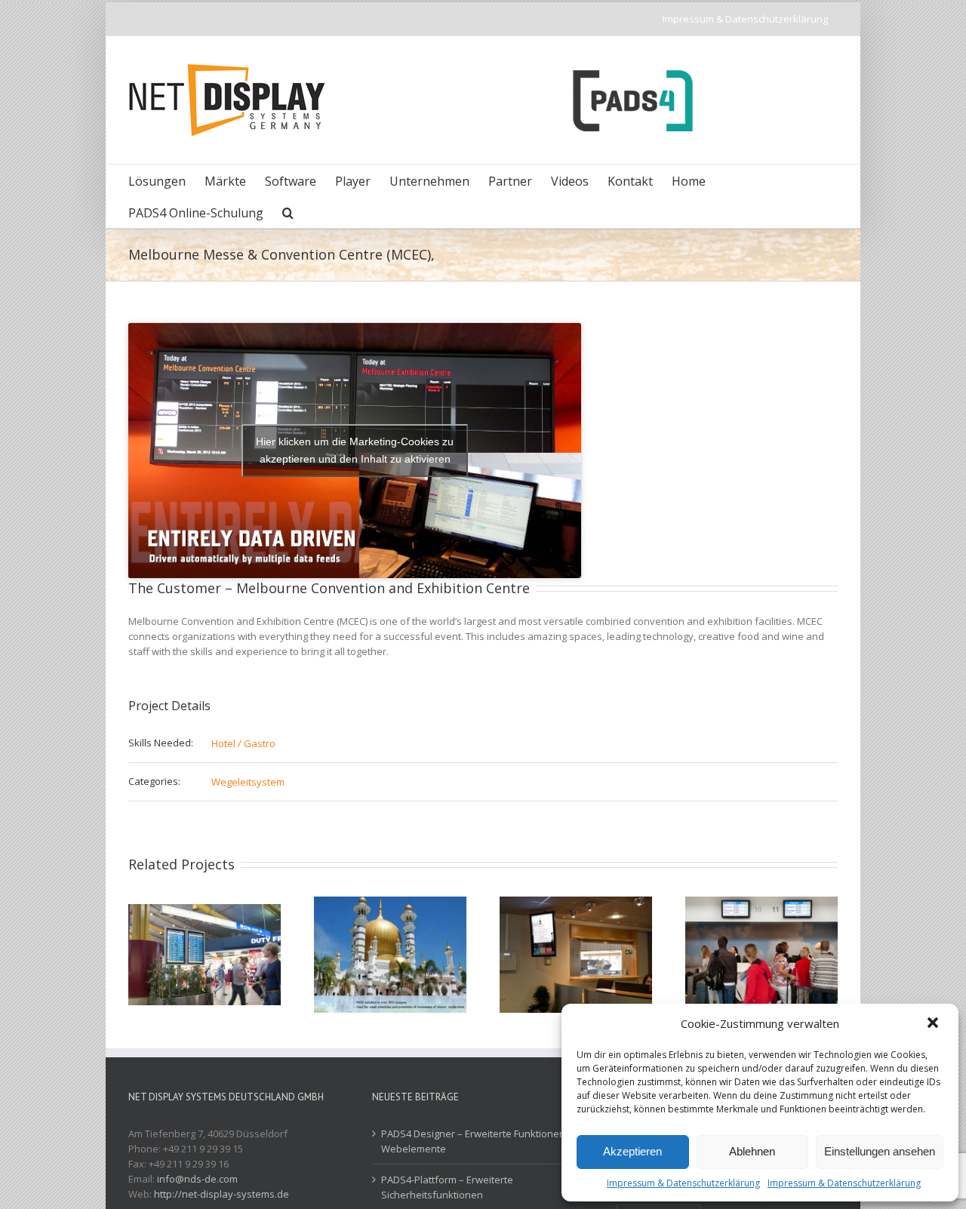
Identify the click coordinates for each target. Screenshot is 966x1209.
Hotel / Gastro (243, 743)
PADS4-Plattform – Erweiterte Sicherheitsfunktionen (447, 1187)
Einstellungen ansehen (879, 1151)
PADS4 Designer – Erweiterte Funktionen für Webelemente (481, 1141)
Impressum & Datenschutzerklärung (683, 1183)
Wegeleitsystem (248, 782)
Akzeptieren (632, 1151)
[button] (934, 1024)
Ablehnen (752, 1151)
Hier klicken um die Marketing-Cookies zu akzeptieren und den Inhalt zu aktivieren (355, 450)
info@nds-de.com (197, 1179)
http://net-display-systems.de (221, 1194)
